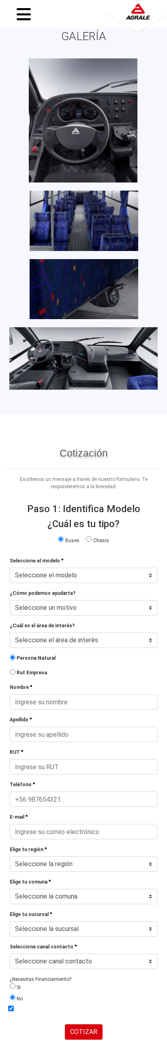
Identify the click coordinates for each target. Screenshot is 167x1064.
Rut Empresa (32, 673)
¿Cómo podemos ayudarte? (42, 593)
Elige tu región (27, 849)
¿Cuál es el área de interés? (42, 626)
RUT (15, 752)
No (19, 999)
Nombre (20, 687)
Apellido (20, 720)
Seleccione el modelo (35, 561)
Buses (72, 540)
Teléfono (21, 784)
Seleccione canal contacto (42, 947)
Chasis (101, 540)
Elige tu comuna (29, 882)
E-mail (18, 817)
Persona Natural (36, 658)
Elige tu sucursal (30, 914)
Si (18, 987)
